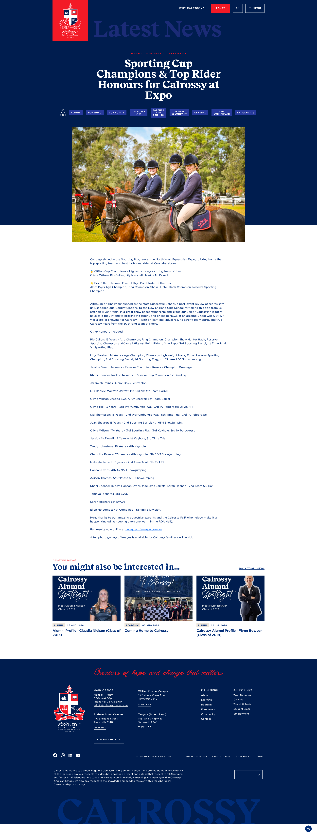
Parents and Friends (158, 112)
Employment (241, 713)
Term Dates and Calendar (242, 697)
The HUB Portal (242, 704)
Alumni (76, 112)
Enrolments (245, 112)
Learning (206, 700)
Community (152, 53)
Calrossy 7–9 (138, 112)
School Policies (242, 756)
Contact (206, 719)
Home (135, 53)
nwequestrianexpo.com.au (143, 529)
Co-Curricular (221, 112)
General (200, 112)
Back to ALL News (251, 568)
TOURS (221, 8)
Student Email (241, 709)
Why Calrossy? (191, 8)
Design (259, 756)
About (205, 695)
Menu (257, 8)
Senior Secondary (179, 112)
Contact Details (109, 739)
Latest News (176, 53)
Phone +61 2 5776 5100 (108, 701)
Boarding (95, 112)
